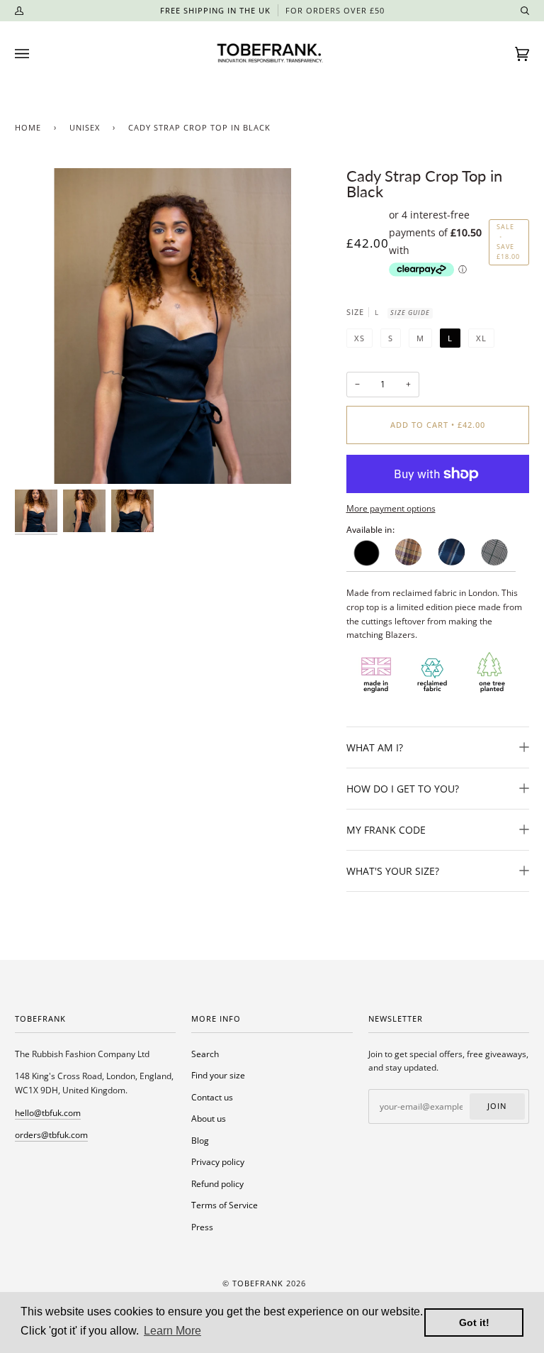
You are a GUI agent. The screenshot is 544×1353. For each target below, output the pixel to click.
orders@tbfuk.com (51, 1135)
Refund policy (217, 1184)
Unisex (84, 128)
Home (28, 128)
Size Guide (410, 312)
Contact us (212, 1097)
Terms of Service (224, 1205)
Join (496, 1106)
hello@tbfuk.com (48, 1113)
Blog (200, 1140)
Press (202, 1227)
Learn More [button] (172, 1331)
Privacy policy (217, 1162)
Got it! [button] (474, 1322)
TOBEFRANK (257, 1283)
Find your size (218, 1075)
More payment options (391, 508)
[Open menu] (36, 54)
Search (205, 1054)
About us (208, 1118)
